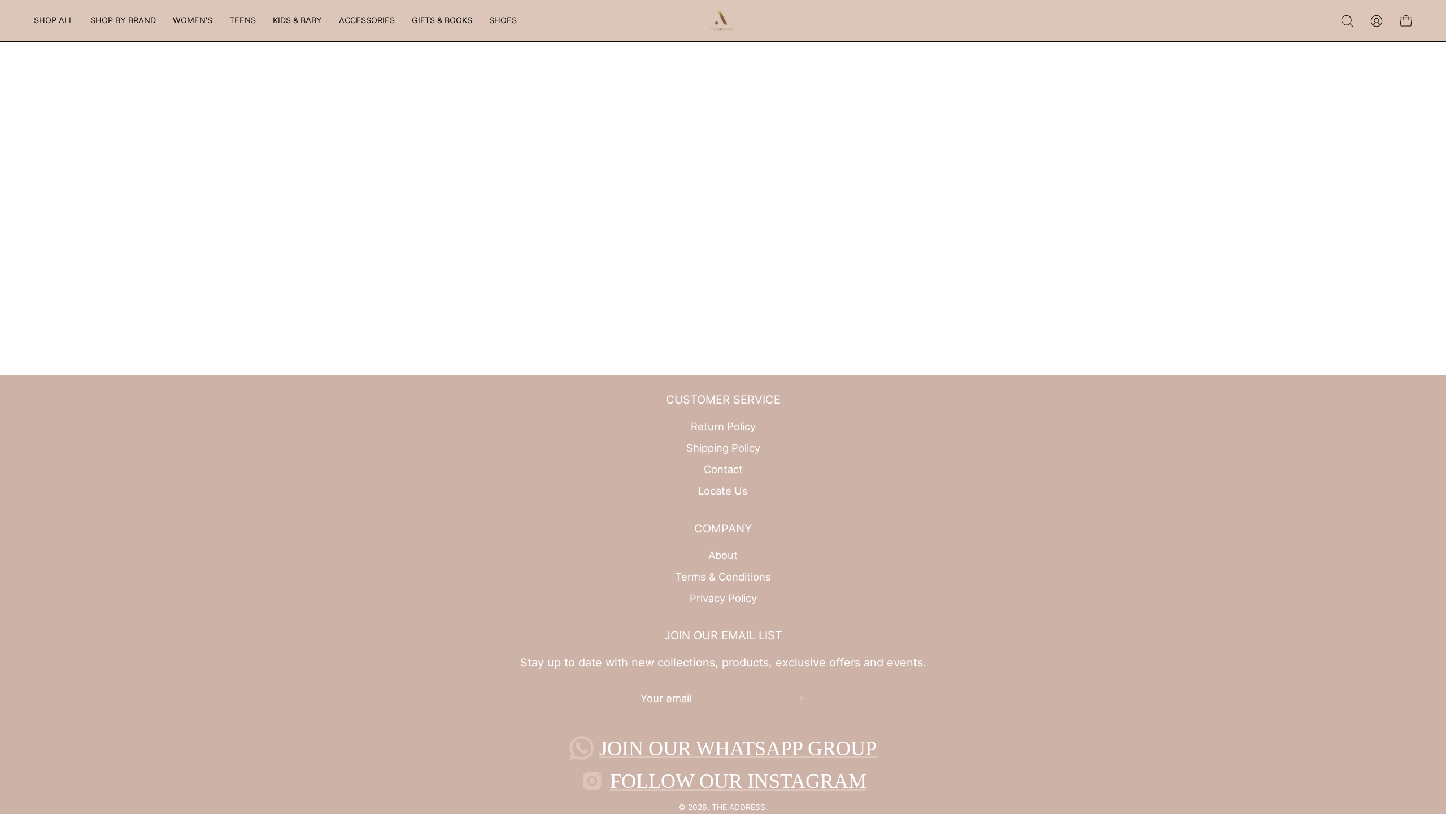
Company (723, 528)
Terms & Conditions (723, 576)
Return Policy (723, 426)
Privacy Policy (723, 597)
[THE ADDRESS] (723, 20)
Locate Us (723, 490)
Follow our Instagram (738, 781)
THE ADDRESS (738, 807)
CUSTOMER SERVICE (723, 399)
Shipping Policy (723, 447)
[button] (53, 20)
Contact (723, 469)
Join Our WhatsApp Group (738, 748)
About (723, 555)
